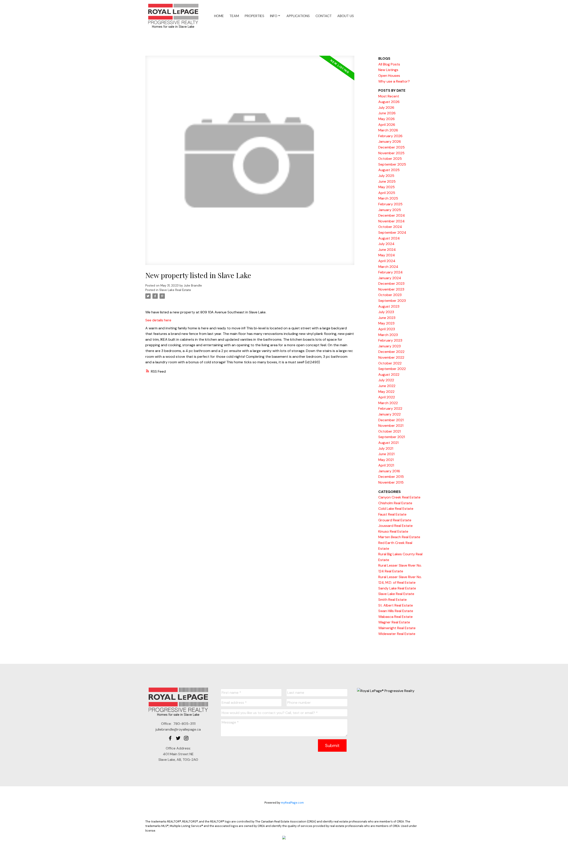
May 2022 (386, 391)
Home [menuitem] (219, 16)
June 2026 (387, 113)
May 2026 (386, 119)
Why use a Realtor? (394, 81)
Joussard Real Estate (395, 525)
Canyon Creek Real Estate (399, 497)
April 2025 (386, 192)
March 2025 (388, 198)
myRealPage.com (292, 803)
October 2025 (390, 158)
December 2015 (391, 476)
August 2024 (389, 238)
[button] (170, 738)
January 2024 (389, 278)
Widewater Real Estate (396, 633)
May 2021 (386, 459)
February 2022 (390, 408)
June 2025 (387, 181)
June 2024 (387, 249)
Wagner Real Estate (394, 622)
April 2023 (386, 329)
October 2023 (390, 295)
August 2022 (388, 374)
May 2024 (386, 255)
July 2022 (386, 380)
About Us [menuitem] (345, 16)
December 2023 (391, 283)
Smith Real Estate (392, 599)
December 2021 (391, 420)
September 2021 (391, 437)
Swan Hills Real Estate (395, 611)
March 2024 (388, 266)
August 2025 (389, 170)
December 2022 (391, 351)
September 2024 (392, 232)
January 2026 (389, 141)
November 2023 (391, 289)
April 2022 (386, 397)
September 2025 (392, 164)
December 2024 (391, 215)
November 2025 (391, 153)
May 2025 (386, 187)
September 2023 (392, 300)
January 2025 (389, 210)
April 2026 (386, 124)
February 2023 (390, 340)
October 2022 (390, 363)
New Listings (388, 69)
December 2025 (391, 147)
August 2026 (389, 101)
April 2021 (386, 465)
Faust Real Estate (392, 514)
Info (273, 16)
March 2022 (388, 403)
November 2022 (391, 357)
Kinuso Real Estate (393, 531)
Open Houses (389, 75)
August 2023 (388, 306)
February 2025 (390, 204)
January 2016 (389, 471)
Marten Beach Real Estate (399, 537)
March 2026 (388, 130)
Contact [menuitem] (324, 16)
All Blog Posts (389, 64)
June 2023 (386, 317)
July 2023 (386, 312)
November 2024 (391, 221)
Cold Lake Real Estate (395, 508)
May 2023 (386, 323)
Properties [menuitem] (254, 16)
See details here (158, 320)
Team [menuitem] (234, 16)
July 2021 (385, 448)
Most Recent (388, 96)
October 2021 (389, 431)
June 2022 (386, 386)
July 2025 (386, 175)
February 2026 (390, 136)
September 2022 (392, 368)
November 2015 (391, 482)
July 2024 (386, 243)
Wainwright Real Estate (397, 628)
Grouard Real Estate (394, 520)
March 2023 (388, 334)
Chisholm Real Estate (395, 503)
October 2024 (390, 226)
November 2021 (390, 425)
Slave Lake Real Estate (175, 290)
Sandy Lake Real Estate (397, 588)
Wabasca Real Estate (395, 616)
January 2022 (389, 414)
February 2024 (390, 272)
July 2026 (386, 107)
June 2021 (386, 454)
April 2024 (386, 261)
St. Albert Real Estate (395, 605)
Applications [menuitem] (298, 16)
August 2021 (388, 442)
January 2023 (389, 346)
